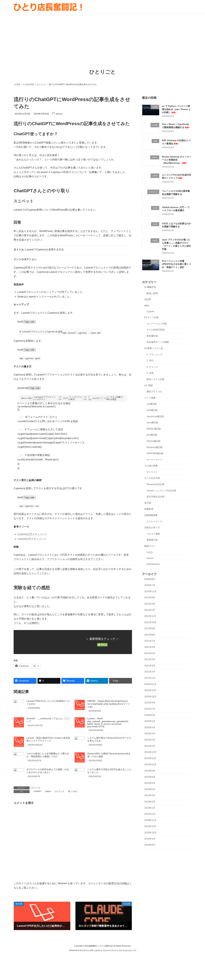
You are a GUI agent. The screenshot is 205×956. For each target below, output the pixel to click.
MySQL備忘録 (154, 428)
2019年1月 (149, 814)
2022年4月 (149, 603)
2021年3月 (149, 665)
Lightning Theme (101, 950)
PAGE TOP (197, 924)
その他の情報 (151, 465)
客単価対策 (152, 335)
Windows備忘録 (154, 447)
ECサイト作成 (151, 317)
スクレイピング (154, 521)
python (48, 791)
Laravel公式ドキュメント (31, 538)
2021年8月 (149, 634)
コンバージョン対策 (157, 323)
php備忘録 (152, 434)
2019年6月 (149, 783)
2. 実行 (150, 360)
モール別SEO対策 (156, 329)
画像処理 (148, 509)
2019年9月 (149, 770)
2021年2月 (149, 671)
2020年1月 (149, 746)
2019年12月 (150, 752)
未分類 (147, 502)
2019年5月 (149, 789)
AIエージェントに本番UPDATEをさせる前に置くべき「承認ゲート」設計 (176, 264)
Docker (150, 558)
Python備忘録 (153, 441)
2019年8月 (149, 776)
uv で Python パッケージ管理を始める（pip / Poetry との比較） (176, 109)
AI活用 (147, 299)
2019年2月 (149, 807)
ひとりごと (36, 788)
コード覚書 (150, 397)
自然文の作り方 (152, 527)
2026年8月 (149, 579)
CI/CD (150, 552)
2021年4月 (149, 659)
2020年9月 (149, 702)
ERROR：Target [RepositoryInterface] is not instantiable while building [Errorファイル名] (108, 704)
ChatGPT (37, 791)
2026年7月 (149, 585)
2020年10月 (150, 696)
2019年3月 (149, 801)
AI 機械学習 (150, 287)
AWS (146, 305)
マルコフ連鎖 (153, 533)
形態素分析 (152, 540)
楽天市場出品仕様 (155, 496)
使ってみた (73, 791)
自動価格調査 (151, 515)
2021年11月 (150, 616)
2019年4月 (149, 795)
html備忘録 (152, 410)
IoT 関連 (148, 385)
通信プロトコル (154, 391)
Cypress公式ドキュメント (32, 534)
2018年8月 (149, 845)
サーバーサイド (154, 459)
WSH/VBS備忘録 (155, 453)
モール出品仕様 (152, 478)
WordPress (85, 950)
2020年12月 (150, 684)
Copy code (29, 322)
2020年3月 (149, 733)
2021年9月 (149, 628)
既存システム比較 (155, 379)
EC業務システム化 (153, 348)
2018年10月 (150, 832)
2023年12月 (150, 591)
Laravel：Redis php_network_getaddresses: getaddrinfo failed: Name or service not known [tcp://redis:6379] (107, 722)
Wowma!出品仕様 (155, 484)
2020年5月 (149, 721)
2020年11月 (150, 690)
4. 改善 (150, 373)
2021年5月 (149, 653)
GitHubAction (153, 564)
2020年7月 (149, 709)
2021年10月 (150, 622)
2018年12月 (150, 820)
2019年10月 (150, 764)
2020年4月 (149, 727)
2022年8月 (149, 597)
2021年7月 (149, 640)
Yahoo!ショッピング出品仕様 (161, 490)
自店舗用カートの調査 (158, 342)
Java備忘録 (152, 422)
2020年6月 (149, 715)
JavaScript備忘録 (155, 416)
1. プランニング (155, 354)
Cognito (150, 311)
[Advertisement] (102, 37)
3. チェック (152, 366)
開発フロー (150, 546)
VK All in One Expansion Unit (123, 950)
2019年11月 (150, 758)
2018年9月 (149, 838)
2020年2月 (149, 739)
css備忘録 (152, 404)
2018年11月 (150, 826)
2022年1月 (149, 610)
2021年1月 (149, 678)
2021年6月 (149, 647)
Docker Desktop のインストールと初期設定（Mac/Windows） (176, 159)
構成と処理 (152, 293)
